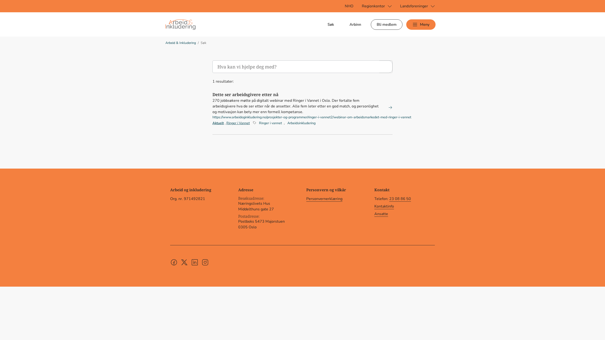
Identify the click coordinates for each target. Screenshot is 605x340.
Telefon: (392, 198)
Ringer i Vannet (238, 123)
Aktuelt (218, 123)
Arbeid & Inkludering (180, 43)
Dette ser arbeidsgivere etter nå (245, 94)
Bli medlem (387, 24)
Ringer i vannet (270, 123)
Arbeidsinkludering (301, 123)
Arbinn (355, 24)
